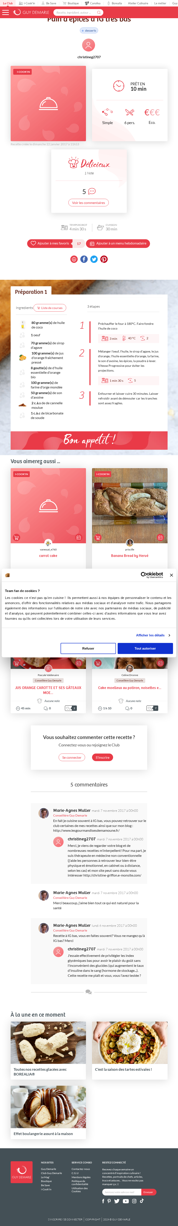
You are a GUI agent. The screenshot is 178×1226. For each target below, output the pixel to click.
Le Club (8, 3)
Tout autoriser (145, 648)
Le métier (160, 3)
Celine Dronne (130, 675)
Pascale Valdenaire (48, 675)
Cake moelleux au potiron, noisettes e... (129, 688)
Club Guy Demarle (51, 1173)
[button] (5, 12)
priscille (129, 549)
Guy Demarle (48, 1169)
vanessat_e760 (48, 549)
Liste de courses (52, 308)
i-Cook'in (29, 3)
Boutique (73, 3)
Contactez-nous (81, 1169)
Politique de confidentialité (80, 1182)
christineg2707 (82, 839)
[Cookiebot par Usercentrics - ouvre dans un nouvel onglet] (144, 575)
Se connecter (71, 757)
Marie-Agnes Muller (72, 810)
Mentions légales (81, 1177)
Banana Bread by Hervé (129, 556)
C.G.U (75, 1173)
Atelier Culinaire (138, 3)
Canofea (95, 3)
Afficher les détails (150, 635)
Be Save (51, 3)
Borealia (117, 3)
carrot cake (48, 556)
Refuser (88, 648)
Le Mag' (45, 1177)
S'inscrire (102, 757)
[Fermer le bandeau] (171, 575)
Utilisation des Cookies (80, 1190)
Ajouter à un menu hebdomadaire (121, 243)
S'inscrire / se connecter (65, 1219)
